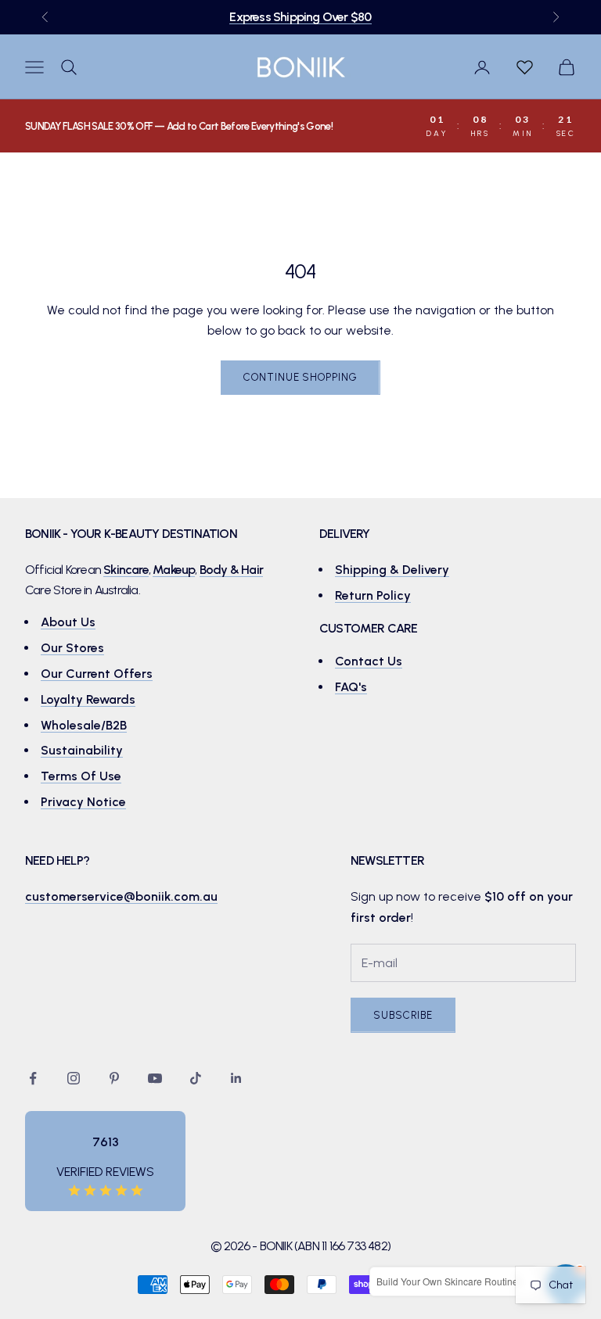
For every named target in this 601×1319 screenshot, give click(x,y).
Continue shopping (300, 377)
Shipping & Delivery (392, 569)
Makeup (174, 569)
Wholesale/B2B (84, 725)
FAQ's (351, 686)
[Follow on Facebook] (33, 1078)
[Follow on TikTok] (195, 1078)
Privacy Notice (83, 801)
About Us (68, 622)
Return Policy (373, 595)
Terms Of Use (81, 776)
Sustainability (82, 750)
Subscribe (403, 1015)
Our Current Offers (97, 673)
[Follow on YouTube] (155, 1078)
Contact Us (368, 661)
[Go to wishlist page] (524, 67)
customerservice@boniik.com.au (121, 896)
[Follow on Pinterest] (114, 1078)
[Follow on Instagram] (73, 1078)
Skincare (126, 569)
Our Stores (72, 647)
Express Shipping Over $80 (300, 16)
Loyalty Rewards (88, 699)
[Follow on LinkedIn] (236, 1078)
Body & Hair (231, 569)
